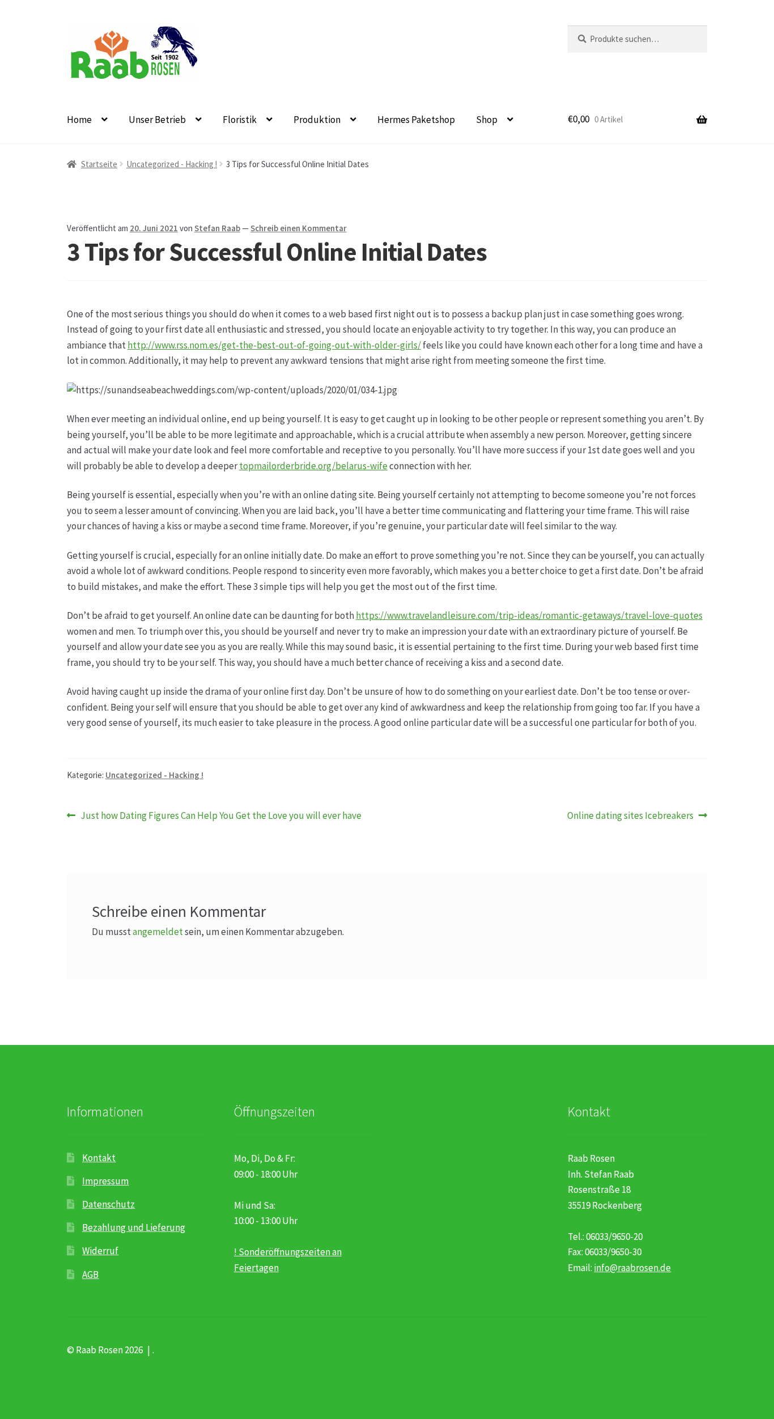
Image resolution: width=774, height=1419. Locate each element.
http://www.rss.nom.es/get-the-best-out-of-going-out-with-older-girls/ (274, 345)
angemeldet (158, 931)
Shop (486, 119)
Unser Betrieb (157, 119)
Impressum (105, 1181)
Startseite (99, 164)
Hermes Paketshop (416, 119)
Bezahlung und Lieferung (133, 1227)
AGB (90, 1274)
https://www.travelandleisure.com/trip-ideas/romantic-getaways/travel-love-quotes (529, 615)
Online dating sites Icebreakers (630, 816)
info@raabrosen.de (632, 1267)
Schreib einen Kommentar (298, 228)
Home (79, 119)
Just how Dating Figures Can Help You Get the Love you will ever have (221, 816)
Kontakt (99, 1158)
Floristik (240, 119)
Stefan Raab (217, 228)
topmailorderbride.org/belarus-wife (313, 466)
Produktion (317, 119)
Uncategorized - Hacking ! (171, 164)
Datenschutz (108, 1204)
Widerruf (100, 1250)
